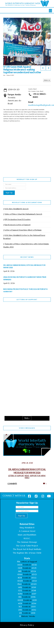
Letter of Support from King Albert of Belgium (23, 230)
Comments (12, 484)
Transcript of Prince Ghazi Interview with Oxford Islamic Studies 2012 (26, 245)
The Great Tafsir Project (27, 545)
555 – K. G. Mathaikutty (20, 313)
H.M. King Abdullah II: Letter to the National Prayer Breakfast (24, 237)
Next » (26, 418)
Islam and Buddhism (27, 534)
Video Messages (27, 428)
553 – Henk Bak (16, 385)
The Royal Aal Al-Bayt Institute (27, 549)
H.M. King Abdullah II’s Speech (17, 209)
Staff (9, 333)
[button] (50, 10)
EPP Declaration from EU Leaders (18, 219)
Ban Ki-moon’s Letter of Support (18, 225)
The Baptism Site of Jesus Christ (27, 553)
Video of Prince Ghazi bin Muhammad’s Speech (23, 214)
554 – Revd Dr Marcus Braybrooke (20, 351)
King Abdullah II (27, 527)
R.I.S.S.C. (27, 538)
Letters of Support (27, 299)
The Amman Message (27, 542)
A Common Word (27, 531)
